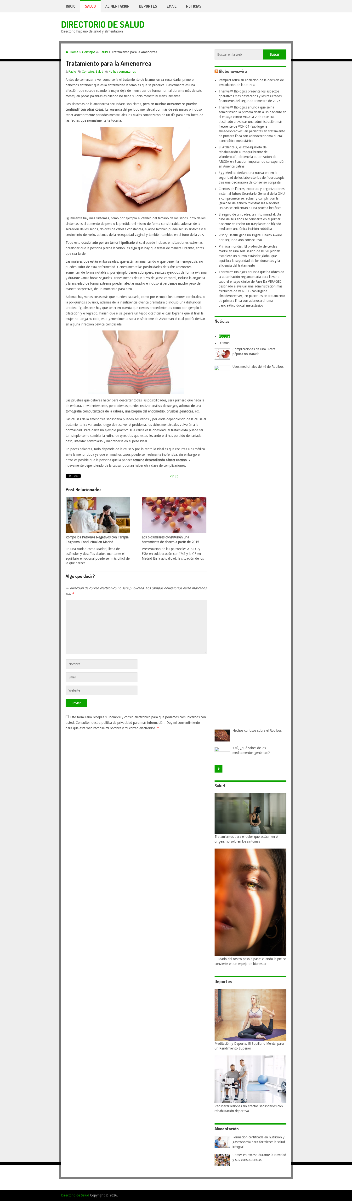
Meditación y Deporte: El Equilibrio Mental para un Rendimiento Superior (249, 1046)
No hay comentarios (122, 71)
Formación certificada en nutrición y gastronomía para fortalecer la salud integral (259, 1141)
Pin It (174, 476)
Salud (90, 6)
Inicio (70, 6)
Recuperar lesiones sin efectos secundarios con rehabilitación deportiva (249, 1108)
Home (73, 52)
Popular (224, 336)
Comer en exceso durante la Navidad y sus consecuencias (259, 1157)
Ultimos (224, 343)
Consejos (88, 52)
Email (171, 6)
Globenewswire (233, 71)
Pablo (72, 71)
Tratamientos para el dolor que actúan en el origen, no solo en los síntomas (246, 839)
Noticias (193, 6)
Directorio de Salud (102, 24)
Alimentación (117, 6)
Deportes (148, 6)
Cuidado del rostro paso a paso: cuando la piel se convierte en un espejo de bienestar (250, 961)
